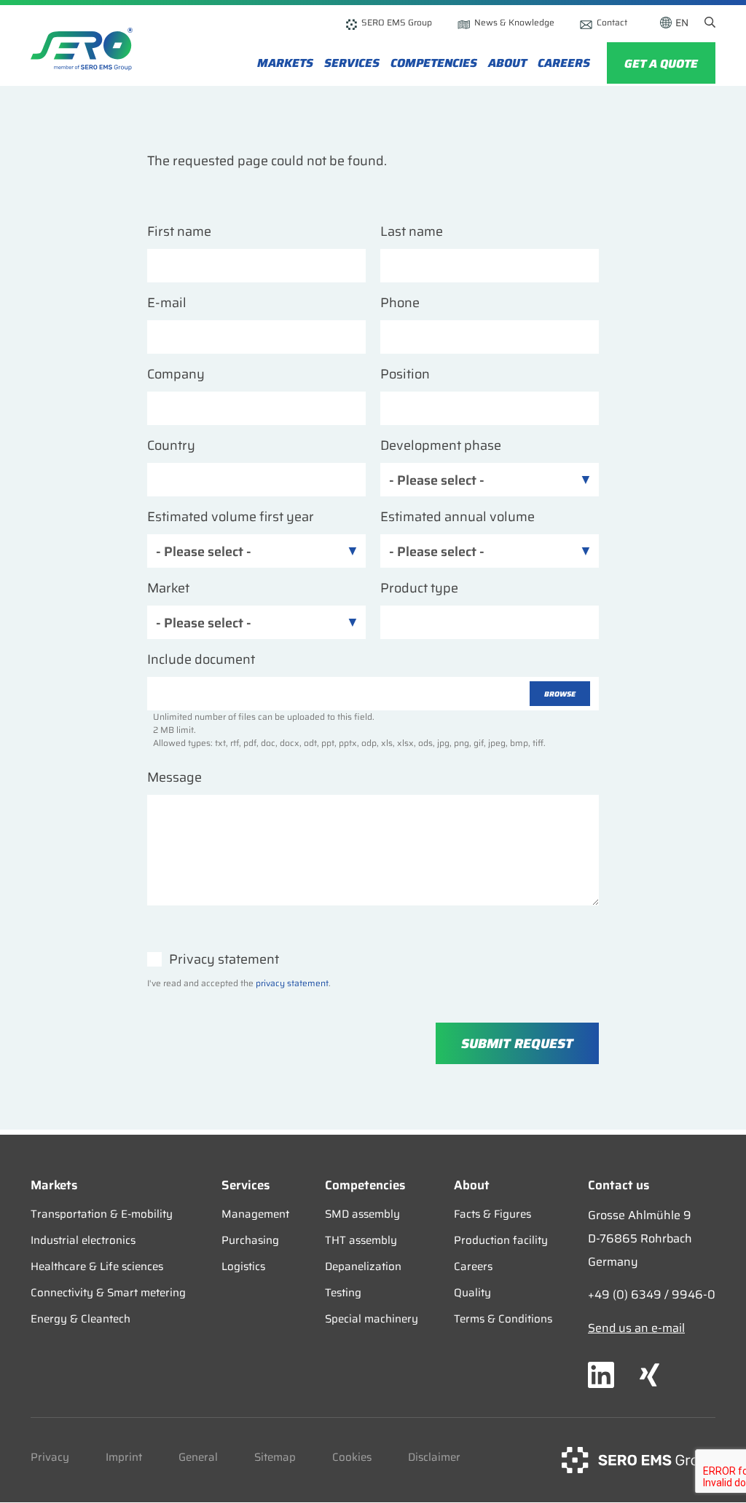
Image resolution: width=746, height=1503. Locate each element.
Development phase (440, 446)
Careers (564, 63)
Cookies (352, 1457)
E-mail (166, 303)
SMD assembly (362, 1214)
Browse (560, 694)
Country (171, 446)
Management (255, 1214)
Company (176, 374)
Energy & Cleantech (80, 1319)
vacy (57, 1457)
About (507, 63)
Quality (472, 1292)
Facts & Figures (492, 1214)
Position (405, 374)
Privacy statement (224, 959)
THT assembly (361, 1240)
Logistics (243, 1266)
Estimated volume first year (230, 517)
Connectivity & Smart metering (108, 1292)
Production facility (501, 1240)
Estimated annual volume (457, 517)
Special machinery (371, 1319)
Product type (419, 588)
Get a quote (661, 64)
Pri (38, 1457)
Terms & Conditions (503, 1319)
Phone (400, 303)
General (198, 1457)
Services (352, 63)
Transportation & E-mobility (102, 1214)
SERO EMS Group (396, 22)
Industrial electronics (83, 1240)
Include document (201, 660)
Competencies (433, 63)
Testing (343, 1292)
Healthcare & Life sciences (97, 1266)
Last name (411, 232)
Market (168, 588)
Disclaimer (434, 1457)
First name (179, 232)
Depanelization (363, 1266)
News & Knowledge (514, 22)
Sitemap (275, 1457)
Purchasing (250, 1240)
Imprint (124, 1457)
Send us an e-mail (636, 1328)
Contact (612, 22)
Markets (285, 63)
